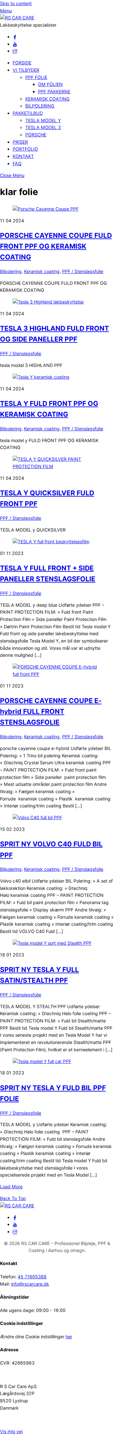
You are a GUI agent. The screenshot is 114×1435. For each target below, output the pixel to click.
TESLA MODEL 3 (43, 127)
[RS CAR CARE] (17, 17)
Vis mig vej (11, 1431)
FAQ (17, 163)
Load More (11, 1186)
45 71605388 (32, 1276)
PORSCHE (35, 134)
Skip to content (16, 3)
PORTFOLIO (25, 149)
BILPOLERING (39, 105)
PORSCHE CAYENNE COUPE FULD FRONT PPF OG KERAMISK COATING (56, 246)
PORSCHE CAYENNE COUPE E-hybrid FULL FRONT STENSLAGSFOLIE (51, 711)
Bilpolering (11, 271)
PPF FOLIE (36, 77)
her (69, 1336)
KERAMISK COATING (47, 98)
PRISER (20, 142)
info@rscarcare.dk (30, 1284)
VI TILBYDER (26, 70)
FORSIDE (22, 62)
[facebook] (15, 36)
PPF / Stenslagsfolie (82, 271)
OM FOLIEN (50, 84)
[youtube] (15, 44)
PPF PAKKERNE (54, 91)
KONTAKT (23, 156)
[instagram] (15, 51)
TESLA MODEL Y (43, 120)
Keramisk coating (42, 271)
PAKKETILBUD (28, 113)
